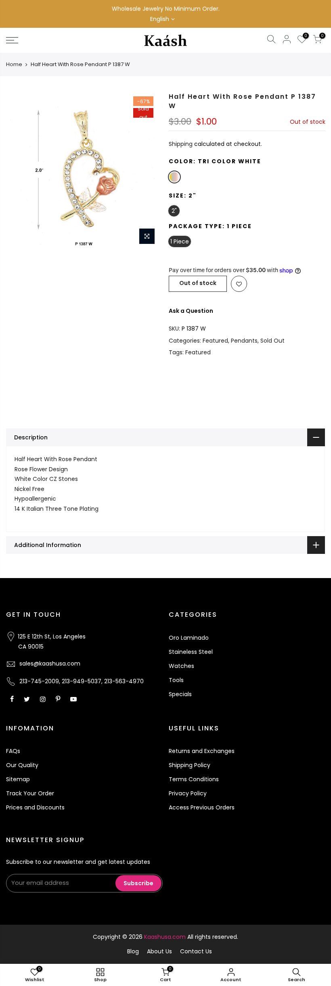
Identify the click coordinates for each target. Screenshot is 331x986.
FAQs (13, 751)
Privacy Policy (188, 793)
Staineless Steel (191, 652)
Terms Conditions (194, 779)
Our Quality (22, 765)
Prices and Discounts (35, 807)
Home (14, 64)
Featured (215, 341)
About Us (159, 951)
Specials (180, 694)
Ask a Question (191, 311)
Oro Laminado (189, 638)
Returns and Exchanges (202, 751)
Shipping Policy (189, 765)
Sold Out (272, 341)
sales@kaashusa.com (49, 663)
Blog (133, 951)
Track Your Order (30, 793)
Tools (176, 680)
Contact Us (196, 951)
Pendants (244, 341)
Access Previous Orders (202, 807)
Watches (181, 666)
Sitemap (18, 779)
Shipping (181, 144)
